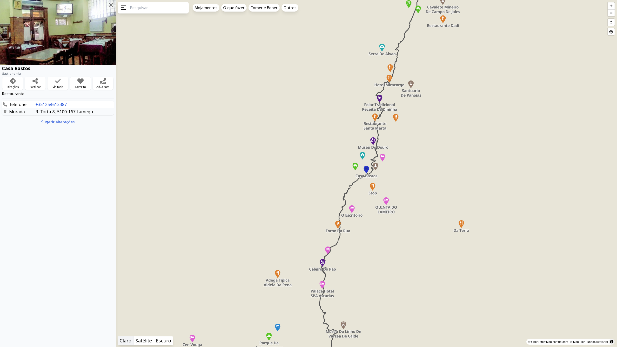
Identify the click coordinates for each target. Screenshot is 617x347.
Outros (289, 7)
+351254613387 (51, 104)
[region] (308, 173)
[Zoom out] (611, 12)
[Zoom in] (611, 5)
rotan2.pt (602, 342)
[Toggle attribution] (612, 342)
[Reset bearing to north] (611, 22)
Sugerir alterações (58, 122)
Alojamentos (205, 7)
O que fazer (234, 7)
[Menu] (123, 8)
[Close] (111, 5)
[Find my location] (611, 31)
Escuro (163, 340)
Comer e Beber (264, 7)
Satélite (143, 340)
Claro (125, 340)
